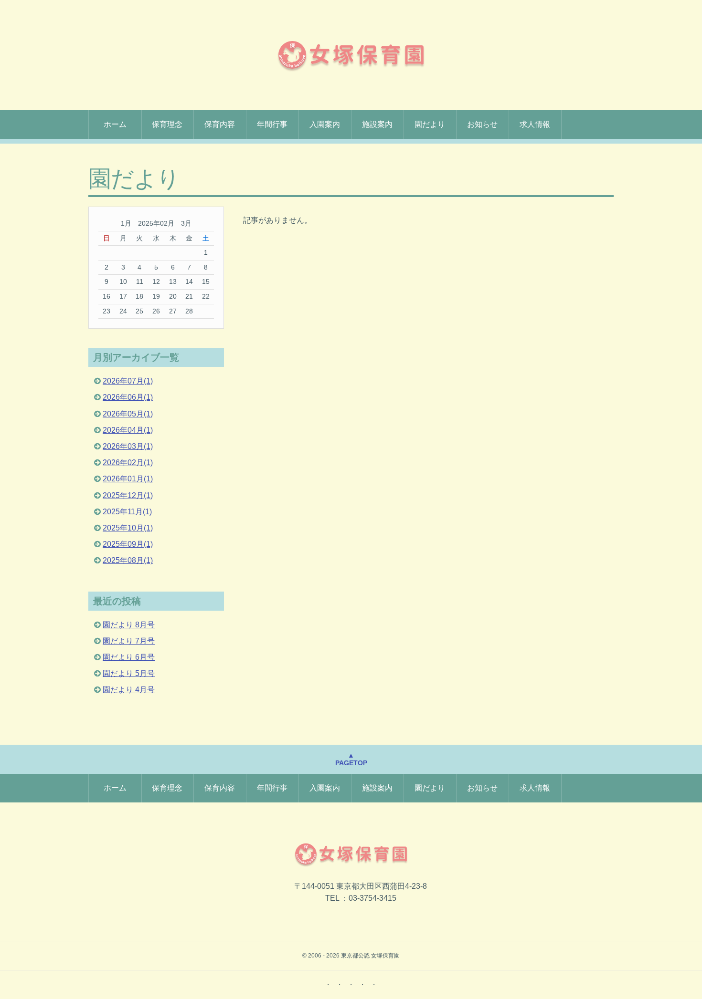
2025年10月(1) (128, 528)
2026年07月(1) (128, 381)
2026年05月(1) (128, 414)
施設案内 (377, 124)
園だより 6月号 (129, 657)
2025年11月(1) (127, 512)
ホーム (115, 124)
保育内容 (219, 124)
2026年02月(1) (128, 462)
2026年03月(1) (128, 446)
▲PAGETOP (351, 759)
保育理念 (167, 124)
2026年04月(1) (128, 430)
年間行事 (272, 124)
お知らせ (482, 124)
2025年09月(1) (128, 544)
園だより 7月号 (129, 641)
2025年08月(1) (128, 560)
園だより (430, 124)
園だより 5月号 (129, 673)
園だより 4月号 (129, 690)
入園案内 (324, 124)
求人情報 (535, 124)
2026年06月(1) (128, 397)
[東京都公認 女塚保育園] (351, 54)
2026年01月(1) (128, 479)
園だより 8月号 (129, 625)
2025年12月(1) (128, 495)
